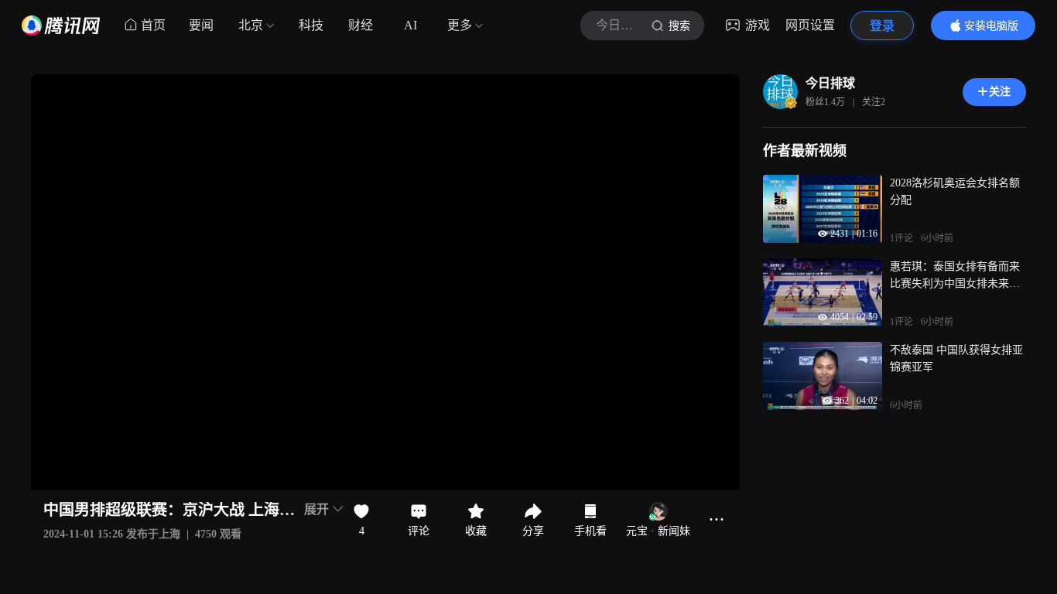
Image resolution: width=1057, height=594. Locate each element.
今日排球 (830, 83)
